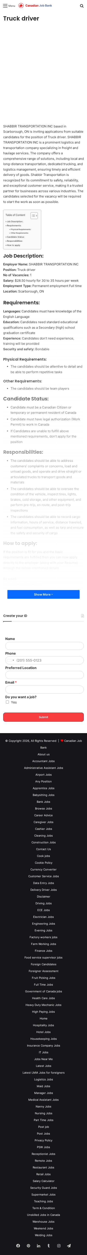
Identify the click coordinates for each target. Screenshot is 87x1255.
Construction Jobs (43, 842)
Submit (43, 717)
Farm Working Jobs (43, 944)
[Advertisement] (43, 73)
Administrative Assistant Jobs (43, 768)
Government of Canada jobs (43, 991)
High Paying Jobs (43, 1011)
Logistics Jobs (43, 1079)
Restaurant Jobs (43, 1167)
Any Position (43, 781)
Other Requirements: (20, 233)
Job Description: (15, 221)
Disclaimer (43, 896)
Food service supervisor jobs (43, 957)
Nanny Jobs (43, 1106)
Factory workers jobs (43, 937)
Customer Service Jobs (43, 876)
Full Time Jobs (43, 984)
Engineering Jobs (43, 923)
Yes (14, 702)
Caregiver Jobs (43, 822)
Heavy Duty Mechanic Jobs (43, 1005)
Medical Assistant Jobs (43, 1099)
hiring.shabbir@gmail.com (22, 584)
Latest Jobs (43, 1065)
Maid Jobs (43, 1086)
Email (11, 682)
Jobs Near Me (43, 1059)
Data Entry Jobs (43, 883)
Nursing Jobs (43, 1113)
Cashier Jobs (43, 828)
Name (10, 639)
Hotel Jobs (43, 1032)
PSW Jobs (43, 1147)
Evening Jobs (43, 930)
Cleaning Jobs (43, 835)
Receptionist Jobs (43, 1154)
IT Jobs (43, 1052)
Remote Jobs (43, 1160)
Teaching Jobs (43, 1201)
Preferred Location (21, 668)
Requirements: (14, 225)
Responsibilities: (15, 241)
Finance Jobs (43, 950)
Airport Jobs (43, 774)
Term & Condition (43, 1208)
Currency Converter (43, 869)
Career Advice (43, 815)
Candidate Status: (15, 237)
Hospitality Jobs (43, 1025)
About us (44, 754)
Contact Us (43, 849)
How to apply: (13, 245)
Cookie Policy (43, 862)
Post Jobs (43, 1133)
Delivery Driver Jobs (43, 889)
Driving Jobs (43, 903)
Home (44, 1018)
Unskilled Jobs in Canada (43, 1214)
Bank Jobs (43, 801)
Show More (42, 594)
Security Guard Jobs (43, 1187)
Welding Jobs (43, 1235)
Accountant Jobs (43, 761)
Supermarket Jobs (43, 1194)
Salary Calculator (43, 1181)
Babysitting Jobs (43, 795)
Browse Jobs (43, 808)
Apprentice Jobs (43, 788)
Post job (43, 1126)
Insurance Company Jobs (43, 1045)
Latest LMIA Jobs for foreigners (44, 1072)
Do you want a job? (21, 697)
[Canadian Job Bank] (35, 5)
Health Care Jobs (43, 998)
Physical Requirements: (21, 229)
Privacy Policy (43, 1140)
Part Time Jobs (43, 1120)
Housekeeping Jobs (43, 1038)
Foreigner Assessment (43, 971)
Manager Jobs (43, 1093)
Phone (10, 653)
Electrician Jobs (43, 916)
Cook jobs (43, 856)
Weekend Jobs (43, 1228)
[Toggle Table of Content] (32, 215)
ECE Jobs (43, 910)
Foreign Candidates (43, 964)
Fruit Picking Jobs (43, 977)
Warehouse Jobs (43, 1221)
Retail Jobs (43, 1174)
